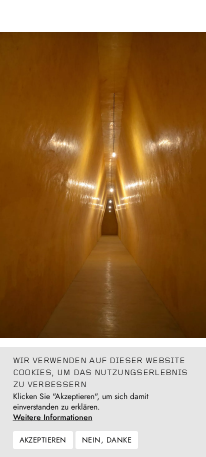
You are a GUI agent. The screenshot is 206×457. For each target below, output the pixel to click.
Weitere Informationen (52, 417)
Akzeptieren (43, 440)
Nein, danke (107, 440)
